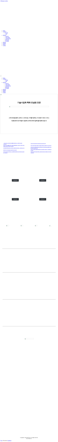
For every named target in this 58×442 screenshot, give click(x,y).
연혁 (6, 34)
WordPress (9, 440)
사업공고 (7, 36)
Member (4, 42)
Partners (4, 43)
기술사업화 (7, 37)
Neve (1, 440)
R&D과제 (7, 39)
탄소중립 (7, 41)
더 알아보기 (15, 180)
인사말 (6, 32)
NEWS (4, 44)
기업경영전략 (8, 38)
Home (4, 30)
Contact (4, 45)
